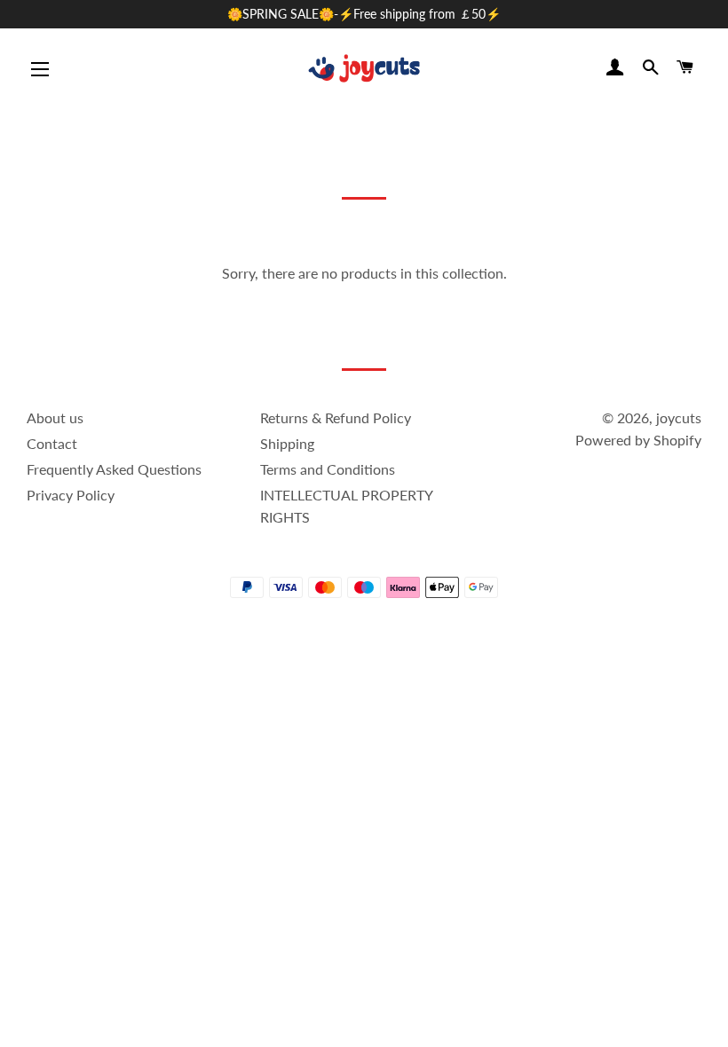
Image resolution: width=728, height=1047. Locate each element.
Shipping (287, 443)
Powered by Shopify (638, 439)
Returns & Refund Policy (335, 417)
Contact (52, 443)
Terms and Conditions (327, 469)
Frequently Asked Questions (114, 469)
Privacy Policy (71, 494)
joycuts (678, 417)
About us (55, 417)
